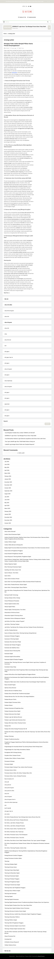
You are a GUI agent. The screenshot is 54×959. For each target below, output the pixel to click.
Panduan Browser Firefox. (11, 699)
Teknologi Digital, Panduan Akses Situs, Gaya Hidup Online (18, 905)
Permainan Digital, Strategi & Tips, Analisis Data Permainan (18, 767)
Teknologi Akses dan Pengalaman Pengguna (15, 887)
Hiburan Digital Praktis (10, 606)
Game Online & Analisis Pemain (12, 578)
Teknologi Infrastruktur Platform (12, 917)
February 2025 (8, 511)
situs (6, 334)
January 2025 (8, 514)
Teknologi (7, 861)
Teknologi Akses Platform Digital (12, 890)
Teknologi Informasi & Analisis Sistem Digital (15, 911)
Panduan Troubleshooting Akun (12, 739)
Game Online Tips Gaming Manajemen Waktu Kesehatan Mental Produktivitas (23, 581)
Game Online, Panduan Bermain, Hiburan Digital (16, 584)
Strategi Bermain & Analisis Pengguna (13, 855)
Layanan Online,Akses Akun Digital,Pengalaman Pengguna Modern (20, 674)
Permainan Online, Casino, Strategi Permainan (15, 776)
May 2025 (7, 502)
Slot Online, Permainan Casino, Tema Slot (14, 837)
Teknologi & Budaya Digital (11, 864)
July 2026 (7, 461)
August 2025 (7, 493)
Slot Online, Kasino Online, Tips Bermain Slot (15, 828)
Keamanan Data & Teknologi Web (12, 650)
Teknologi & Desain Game (11, 867)
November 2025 (8, 485)
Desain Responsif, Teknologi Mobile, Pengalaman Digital (18, 556)
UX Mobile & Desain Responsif (12, 942)
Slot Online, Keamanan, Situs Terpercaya (14, 831)
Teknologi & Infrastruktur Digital (12, 873)
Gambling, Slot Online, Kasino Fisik (13, 570)
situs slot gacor (8, 369)
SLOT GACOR (8, 808)
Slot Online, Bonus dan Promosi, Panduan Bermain (16, 820)
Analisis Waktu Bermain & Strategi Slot (14, 544)
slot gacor (14, 72)
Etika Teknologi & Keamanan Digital (13, 567)
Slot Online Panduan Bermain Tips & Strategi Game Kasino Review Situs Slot (22, 817)
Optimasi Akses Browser (10, 687)
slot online (7, 814)
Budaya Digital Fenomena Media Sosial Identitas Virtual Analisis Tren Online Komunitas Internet (27, 547)
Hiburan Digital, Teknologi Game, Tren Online (15, 609)
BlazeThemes (41, 956)
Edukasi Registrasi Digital (11, 564)
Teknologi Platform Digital (11, 920)
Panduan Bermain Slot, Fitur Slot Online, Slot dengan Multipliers (19, 696)
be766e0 (7, 48)
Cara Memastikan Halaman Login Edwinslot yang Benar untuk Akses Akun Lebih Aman (25, 438)
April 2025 (7, 505)
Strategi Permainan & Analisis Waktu (13, 858)
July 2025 (7, 496)
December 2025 (8, 482)
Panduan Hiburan (9, 705)
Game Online (8, 575)
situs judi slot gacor (9, 787)
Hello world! (21, 453)
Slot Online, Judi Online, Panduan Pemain (14, 823)
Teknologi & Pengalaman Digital (12, 881)
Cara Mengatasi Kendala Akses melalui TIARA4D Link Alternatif (20, 432)
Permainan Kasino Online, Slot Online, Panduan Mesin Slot (18, 773)
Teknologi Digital (9, 896)
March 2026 (7, 473)
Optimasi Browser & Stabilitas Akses (13, 690)
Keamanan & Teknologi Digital (12, 639)
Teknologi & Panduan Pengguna (12, 879)
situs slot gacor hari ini (10, 799)
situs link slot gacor (9, 310)
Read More (6, 292)
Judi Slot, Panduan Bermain (11, 630)
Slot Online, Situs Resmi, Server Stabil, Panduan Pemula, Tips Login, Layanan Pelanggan (25, 840)
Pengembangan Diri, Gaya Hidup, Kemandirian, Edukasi (17, 749)
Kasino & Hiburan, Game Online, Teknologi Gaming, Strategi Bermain (20, 633)
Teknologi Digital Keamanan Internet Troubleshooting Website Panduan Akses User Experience (27, 902)
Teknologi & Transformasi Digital (12, 884)
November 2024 (8, 520)
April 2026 (7, 470)
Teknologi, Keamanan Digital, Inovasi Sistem (15, 925)
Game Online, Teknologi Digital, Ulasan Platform (16, 587)
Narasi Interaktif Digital (10, 684)
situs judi (7, 782)
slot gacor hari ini (9, 357)
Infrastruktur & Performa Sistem (12, 612)
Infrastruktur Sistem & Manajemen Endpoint (15, 618)
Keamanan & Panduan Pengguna (12, 636)
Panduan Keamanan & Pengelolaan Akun (14, 708)
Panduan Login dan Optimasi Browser (13, 717)
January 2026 (8, 479)
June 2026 (7, 464)
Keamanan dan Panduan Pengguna (13, 644)
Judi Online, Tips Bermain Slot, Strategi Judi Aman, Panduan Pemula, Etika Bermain (24, 627)
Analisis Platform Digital (10, 542)
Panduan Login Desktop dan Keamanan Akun (15, 720)
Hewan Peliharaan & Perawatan (12, 600)
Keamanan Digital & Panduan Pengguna (14, 659)
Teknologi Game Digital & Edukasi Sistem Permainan (17, 908)
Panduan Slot (8, 725)
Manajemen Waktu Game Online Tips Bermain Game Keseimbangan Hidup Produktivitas (25, 682)
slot (5, 345)
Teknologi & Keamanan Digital (12, 876)
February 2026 (8, 476)
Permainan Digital (9, 764)
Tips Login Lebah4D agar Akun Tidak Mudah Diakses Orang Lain (28, 1)
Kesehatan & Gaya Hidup (10, 667)
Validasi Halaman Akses (10, 945)
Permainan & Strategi (9, 761)
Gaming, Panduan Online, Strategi (12, 598)
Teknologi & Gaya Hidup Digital (12, 870)
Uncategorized (8, 939)
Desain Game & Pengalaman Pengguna (14, 550)
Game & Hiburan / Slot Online (11, 572)
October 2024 (8, 523)
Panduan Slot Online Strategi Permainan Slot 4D (16, 728)
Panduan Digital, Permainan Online (13, 702)
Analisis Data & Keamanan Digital (12, 534)
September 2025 (8, 491)
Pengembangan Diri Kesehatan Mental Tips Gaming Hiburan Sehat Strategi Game (23, 746)
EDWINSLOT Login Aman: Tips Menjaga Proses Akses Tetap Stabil (22, 26)
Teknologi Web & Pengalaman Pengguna (14, 923)
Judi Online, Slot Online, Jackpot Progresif (14, 621)
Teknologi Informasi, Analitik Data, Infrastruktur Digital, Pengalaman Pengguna (23, 914)
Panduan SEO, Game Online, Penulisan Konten (15, 723)
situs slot (7, 316)
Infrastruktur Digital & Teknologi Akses (14, 615)
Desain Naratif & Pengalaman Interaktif (14, 553)
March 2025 (7, 508)
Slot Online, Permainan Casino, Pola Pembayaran (16, 834)
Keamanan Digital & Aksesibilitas (12, 656)
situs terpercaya (8, 380)
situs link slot (8, 340)
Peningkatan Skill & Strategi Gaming (13, 752)
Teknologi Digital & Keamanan (12, 899)
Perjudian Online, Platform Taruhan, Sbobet (15, 758)
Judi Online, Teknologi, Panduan (12, 624)
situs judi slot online (9, 790)
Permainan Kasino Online (10, 770)
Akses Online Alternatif (10, 531)
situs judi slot (8, 784)
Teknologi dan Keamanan (10, 893)
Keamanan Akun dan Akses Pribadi (13, 641)
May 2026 (7, 467)
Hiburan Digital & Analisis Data (12, 603)
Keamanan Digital (9, 653)
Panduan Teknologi (9, 736)
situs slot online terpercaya (11, 802)
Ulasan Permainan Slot (10, 936)
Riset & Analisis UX (9, 779)
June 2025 (7, 499)
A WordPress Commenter (11, 453)
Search (6, 421)
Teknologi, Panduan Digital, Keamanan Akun (15, 928)
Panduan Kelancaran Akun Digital (12, 714)
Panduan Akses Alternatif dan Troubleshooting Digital (17, 693)
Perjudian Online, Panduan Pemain (12, 755)
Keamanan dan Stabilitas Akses (12, 647)
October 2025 (8, 488)
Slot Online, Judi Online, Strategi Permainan (15, 825)
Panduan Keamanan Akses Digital (12, 711)
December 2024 (8, 517)
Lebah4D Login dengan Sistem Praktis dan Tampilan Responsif (19, 444)
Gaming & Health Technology (11, 595)
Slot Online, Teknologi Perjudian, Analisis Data (15, 848)
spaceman (7, 404)
